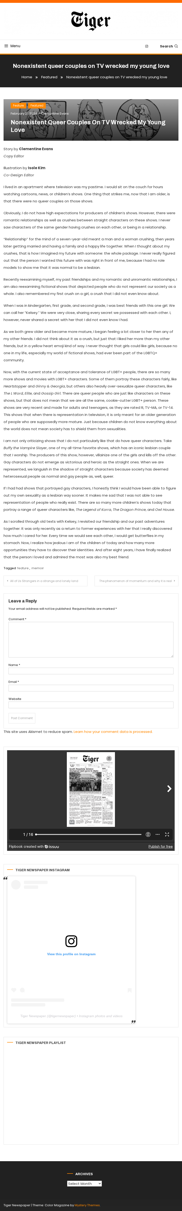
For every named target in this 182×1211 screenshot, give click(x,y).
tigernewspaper (63, 1016)
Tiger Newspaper (33, 1016)
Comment (17, 619)
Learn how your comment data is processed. (113, 731)
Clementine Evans (55, 113)
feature (23, 568)
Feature (18, 105)
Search (166, 46)
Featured (37, 105)
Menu (15, 45)
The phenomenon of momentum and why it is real (135, 581)
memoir (38, 568)
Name (14, 665)
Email (14, 682)
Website (15, 699)
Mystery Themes (87, 1205)
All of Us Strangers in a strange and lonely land (44, 581)
